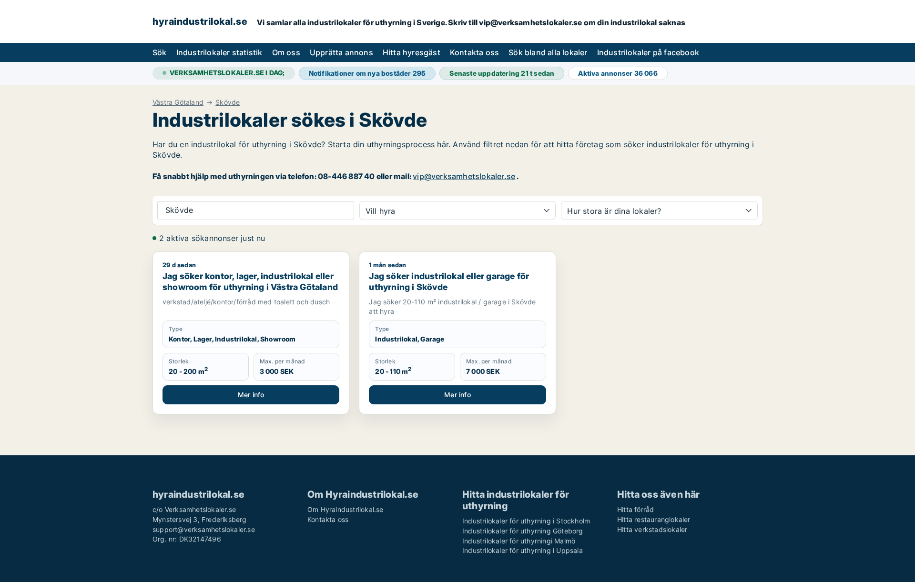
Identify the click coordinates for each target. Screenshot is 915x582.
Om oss (286, 52)
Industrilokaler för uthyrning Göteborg (522, 531)
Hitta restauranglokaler (654, 519)
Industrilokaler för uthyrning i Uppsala (522, 550)
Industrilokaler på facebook (648, 52)
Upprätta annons (341, 52)
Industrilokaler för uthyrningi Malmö (518, 541)
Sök (159, 52)
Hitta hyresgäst (411, 52)
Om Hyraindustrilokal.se (345, 509)
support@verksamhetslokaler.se (203, 529)
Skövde (227, 102)
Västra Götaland (177, 102)
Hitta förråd (635, 509)
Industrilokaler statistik (219, 52)
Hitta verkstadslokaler (652, 529)
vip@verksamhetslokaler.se (464, 176)
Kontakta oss (474, 52)
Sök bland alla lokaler (547, 52)
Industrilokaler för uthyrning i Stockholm (526, 521)
